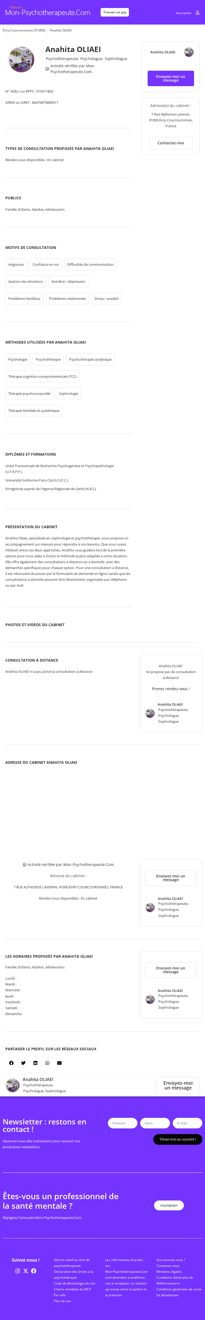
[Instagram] (17, 1271)
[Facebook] (33, 1271)
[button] (171, 78)
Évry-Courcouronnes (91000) (24, 30)
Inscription (183, 13)
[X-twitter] (25, 1271)
